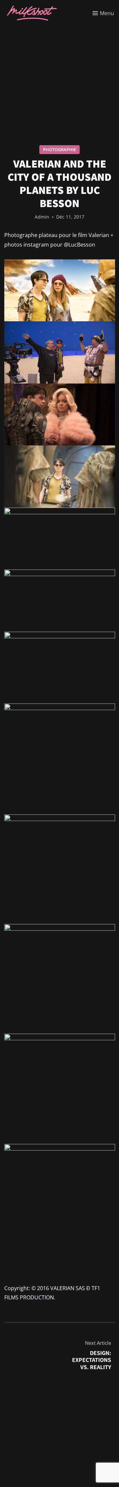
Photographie (59, 149)
